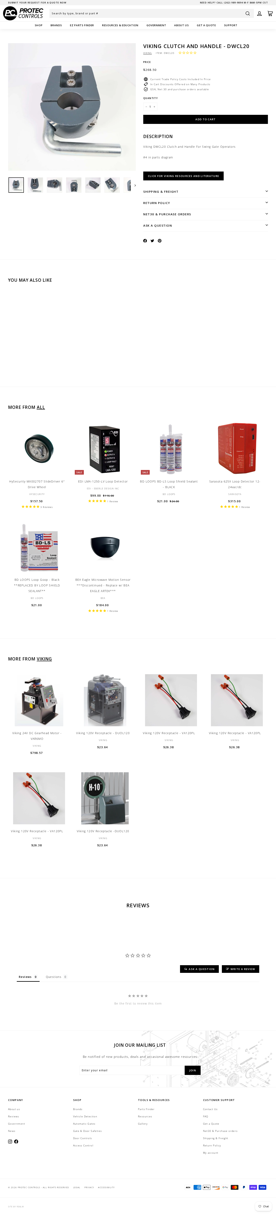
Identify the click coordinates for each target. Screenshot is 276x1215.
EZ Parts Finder (82, 25)
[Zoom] (72, 107)
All (41, 407)
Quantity (150, 98)
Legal (76, 1187)
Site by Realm (16, 1206)
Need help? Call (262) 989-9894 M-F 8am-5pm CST (234, 2)
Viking (147, 52)
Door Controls (82, 1138)
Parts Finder (146, 1109)
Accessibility (106, 1187)
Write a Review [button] (243, 969)
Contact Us (210, 1109)
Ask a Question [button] (202, 969)
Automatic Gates (84, 1123)
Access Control (83, 1145)
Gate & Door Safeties (87, 1131)
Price (147, 62)
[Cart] (270, 13)
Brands (56, 25)
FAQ (205, 1116)
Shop (39, 25)
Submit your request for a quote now (37, 2)
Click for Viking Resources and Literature (183, 176)
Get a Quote (206, 25)
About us (181, 25)
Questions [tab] (54, 977)
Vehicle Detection (85, 1116)
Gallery (143, 1123)
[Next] (133, 185)
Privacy (89, 1187)
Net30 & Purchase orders (167, 214)
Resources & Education (120, 25)
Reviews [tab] (25, 977)
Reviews (13, 1116)
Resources (145, 1116)
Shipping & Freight (160, 191)
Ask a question (157, 225)
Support (230, 25)
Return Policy (156, 203)
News (12, 1131)
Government (156, 25)
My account (210, 1152)
